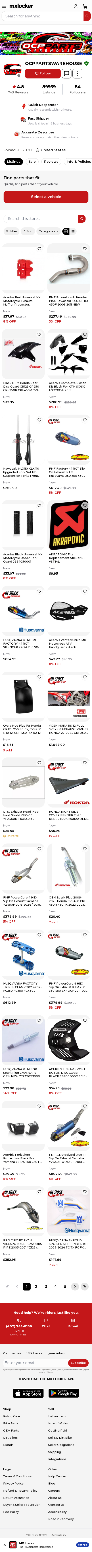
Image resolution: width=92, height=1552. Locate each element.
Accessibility (57, 1512)
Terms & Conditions (17, 1476)
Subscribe (78, 1362)
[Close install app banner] (4, 1545)
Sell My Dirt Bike (60, 1437)
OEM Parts (11, 1430)
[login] (76, 6)
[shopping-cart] (85, 6)
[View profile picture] (12, 69)
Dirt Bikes (10, 1437)
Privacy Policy (13, 1483)
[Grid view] (65, 231)
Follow (45, 73)
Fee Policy (11, 1512)
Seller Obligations (61, 1445)
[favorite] (39, 248)
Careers (54, 1490)
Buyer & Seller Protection (21, 1504)
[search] (87, 16)
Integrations (57, 1459)
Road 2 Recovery (61, 1519)
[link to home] (21, 6)
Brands (8, 1445)
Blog (51, 1483)
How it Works (58, 1423)
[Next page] (75, 1287)
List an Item (57, 1416)
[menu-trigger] (4, 6)
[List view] (73, 231)
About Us (55, 1497)
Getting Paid (57, 1430)
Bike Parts (11, 1423)
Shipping (54, 1452)
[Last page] (85, 1287)
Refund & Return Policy (20, 1490)
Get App (82, 1545)
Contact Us (56, 1504)
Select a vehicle (46, 196)
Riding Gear (11, 1416)
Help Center (57, 1476)
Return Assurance (16, 1497)
